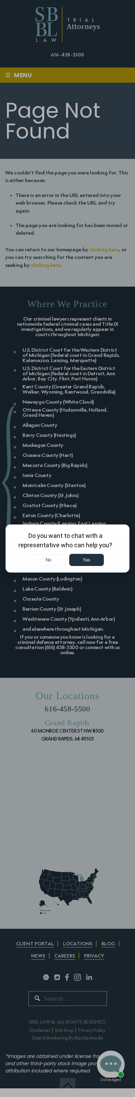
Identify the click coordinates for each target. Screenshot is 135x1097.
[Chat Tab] (67, 548)
